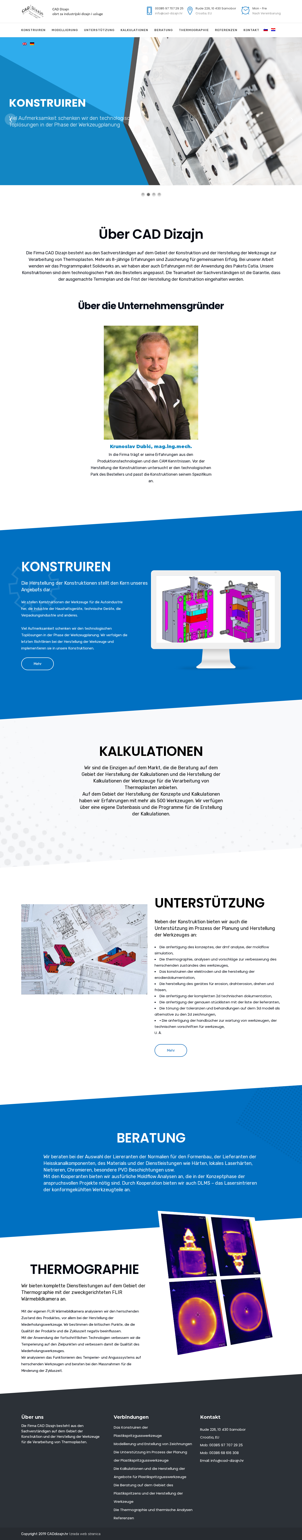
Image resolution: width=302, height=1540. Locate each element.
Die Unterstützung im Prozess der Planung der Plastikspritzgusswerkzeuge (150, 1456)
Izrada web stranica (85, 1534)
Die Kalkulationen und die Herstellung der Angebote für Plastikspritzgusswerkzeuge (150, 1472)
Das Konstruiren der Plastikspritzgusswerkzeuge (138, 1431)
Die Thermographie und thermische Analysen (153, 1509)
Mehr (38, 664)
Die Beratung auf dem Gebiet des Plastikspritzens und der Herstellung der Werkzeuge (148, 1493)
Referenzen (124, 1518)
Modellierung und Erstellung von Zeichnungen (153, 1443)
